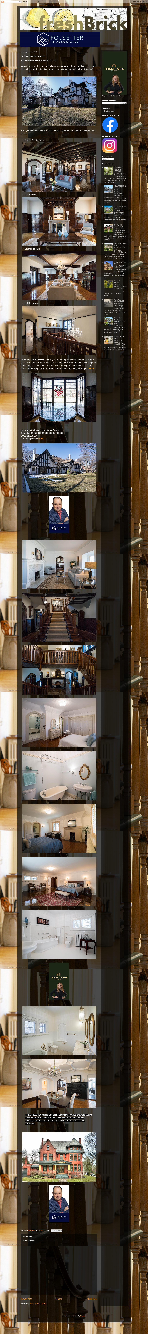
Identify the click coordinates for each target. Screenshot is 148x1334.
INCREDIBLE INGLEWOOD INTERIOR (118, 169)
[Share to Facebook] (59, 1230)
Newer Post (26, 1299)
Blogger (82, 1316)
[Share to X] (57, 1230)
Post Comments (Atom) (38, 1303)
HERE (91, 368)
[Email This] (52, 1230)
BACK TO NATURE (117, 282)
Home (59, 1299)
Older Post (92, 1299)
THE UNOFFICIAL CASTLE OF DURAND (120, 187)
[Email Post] (48, 1230)
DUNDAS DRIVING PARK (119, 300)
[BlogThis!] (55, 1230)
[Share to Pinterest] (61, 1230)
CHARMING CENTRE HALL (119, 226)
